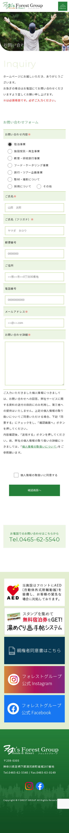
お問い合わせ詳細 (18, 335)
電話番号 (10, 288)
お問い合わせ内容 (18, 134)
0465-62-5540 (39, 539)
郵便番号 (10, 242)
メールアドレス (16, 312)
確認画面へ (34, 490)
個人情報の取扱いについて (39, 446)
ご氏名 (11, 196)
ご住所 (9, 265)
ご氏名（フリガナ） (19, 219)
